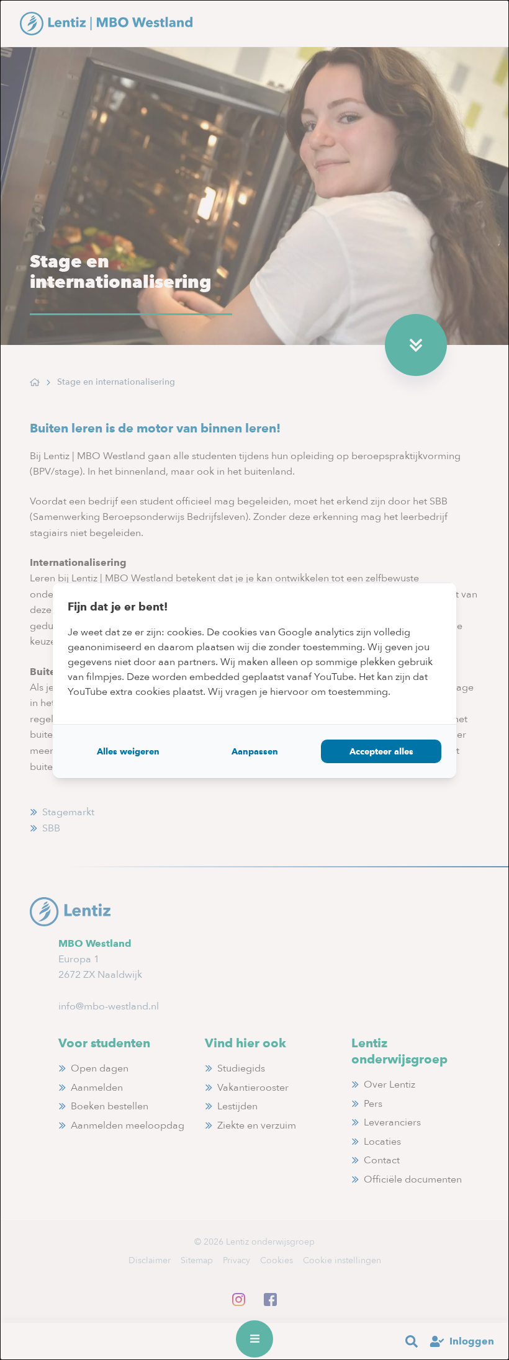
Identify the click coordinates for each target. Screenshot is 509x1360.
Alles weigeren (128, 751)
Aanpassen (255, 751)
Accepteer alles (381, 751)
